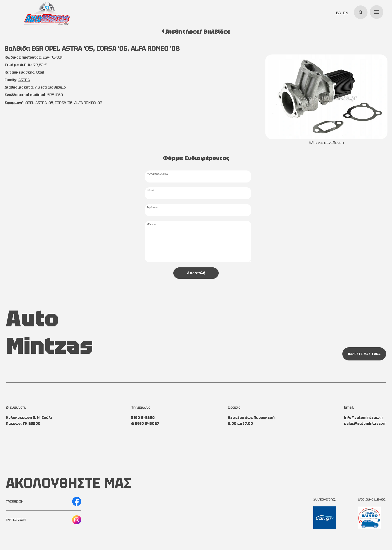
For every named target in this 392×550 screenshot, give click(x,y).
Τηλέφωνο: (153, 207)
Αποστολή (196, 273)
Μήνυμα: (151, 224)
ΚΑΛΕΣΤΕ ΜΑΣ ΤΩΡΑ (364, 354)
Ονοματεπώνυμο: (158, 173)
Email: (151, 190)
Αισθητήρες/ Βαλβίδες (197, 31)
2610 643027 (147, 423)
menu (376, 11)
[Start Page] (47, 13)
